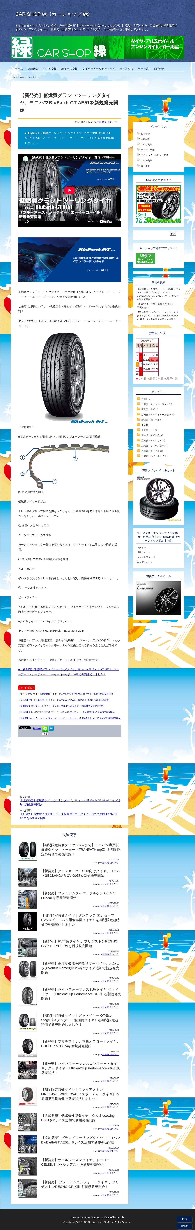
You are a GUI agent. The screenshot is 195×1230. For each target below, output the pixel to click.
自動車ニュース (149, 430)
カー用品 (143, 68)
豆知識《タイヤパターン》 (155, 445)
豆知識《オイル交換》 (152, 435)
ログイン (141, 547)
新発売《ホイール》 (151, 419)
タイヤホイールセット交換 (98, 68)
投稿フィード (144, 552)
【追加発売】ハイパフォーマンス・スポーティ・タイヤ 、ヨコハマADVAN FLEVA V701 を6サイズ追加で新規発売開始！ (158, 315)
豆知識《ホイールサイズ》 (155, 456)
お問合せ (159, 68)
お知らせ (146, 399)
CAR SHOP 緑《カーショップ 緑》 (54, 14)
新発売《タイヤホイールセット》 (158, 414)
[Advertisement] (43, 761)
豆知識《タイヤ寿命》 (152, 451)
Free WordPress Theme (104, 1217)
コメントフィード (146, 557)
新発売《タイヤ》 (109, 122)
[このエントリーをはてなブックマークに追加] (51, 729)
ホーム (19, 68)
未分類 (144, 425)
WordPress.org (144, 562)
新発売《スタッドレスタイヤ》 (157, 404)
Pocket (37, 728)
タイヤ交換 (50, 68)
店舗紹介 (32, 68)
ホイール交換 (69, 68)
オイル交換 (126, 68)
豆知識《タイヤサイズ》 (154, 440)
